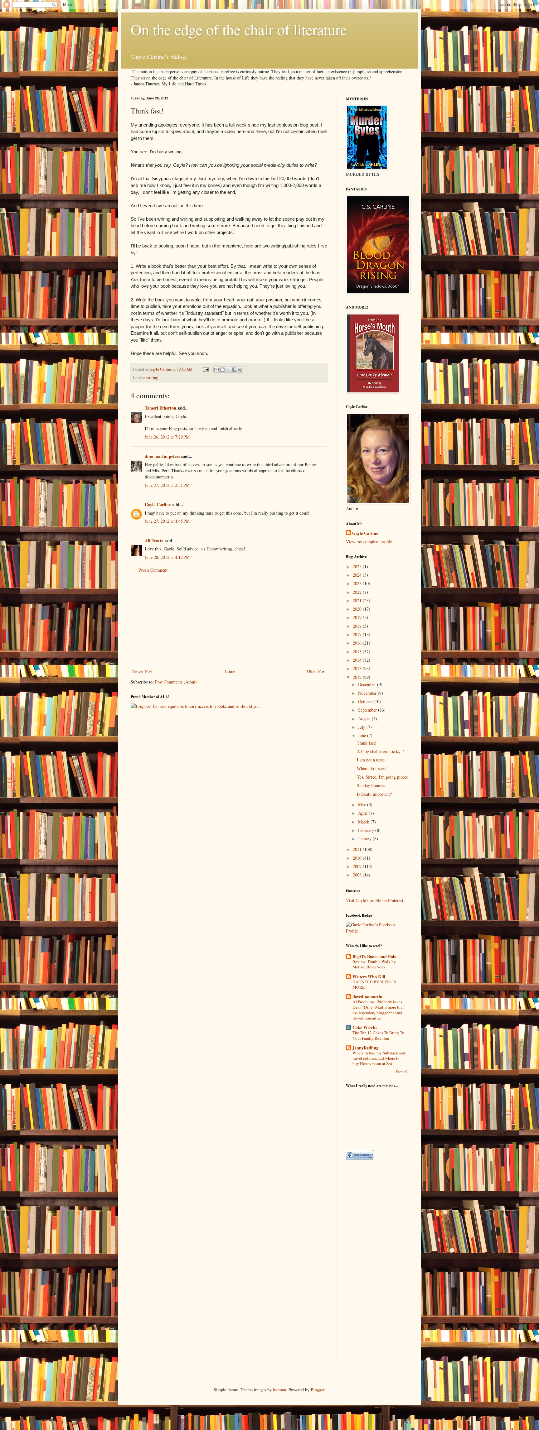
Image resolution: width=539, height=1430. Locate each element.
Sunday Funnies (371, 785)
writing (152, 377)
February (366, 830)
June (362, 735)
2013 (358, 668)
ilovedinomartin (367, 996)
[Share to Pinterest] (240, 370)
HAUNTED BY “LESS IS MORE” (374, 984)
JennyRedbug (365, 1047)
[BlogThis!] (222, 370)
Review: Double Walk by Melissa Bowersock (374, 964)
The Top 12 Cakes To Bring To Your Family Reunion (378, 1035)
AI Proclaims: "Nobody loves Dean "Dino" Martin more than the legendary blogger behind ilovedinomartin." (378, 1010)
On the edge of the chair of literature (239, 29)
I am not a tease (371, 760)
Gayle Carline (158, 504)
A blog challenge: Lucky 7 (380, 751)
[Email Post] (205, 369)
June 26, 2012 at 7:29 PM (167, 437)
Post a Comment (153, 570)
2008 (358, 875)
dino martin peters (162, 456)
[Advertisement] (229, 621)
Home (230, 671)
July (362, 727)
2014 (358, 660)
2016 (358, 643)
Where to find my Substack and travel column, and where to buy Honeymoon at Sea (378, 1058)
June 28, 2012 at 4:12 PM (167, 557)
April (363, 813)
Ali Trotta (154, 540)
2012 (358, 677)
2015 (358, 652)
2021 (358, 600)
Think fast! (366, 743)
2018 (358, 626)
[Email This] (216, 370)
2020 (358, 609)
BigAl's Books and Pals (374, 956)
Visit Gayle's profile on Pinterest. (375, 900)
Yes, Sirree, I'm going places (382, 777)
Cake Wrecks (364, 1027)
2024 (358, 575)
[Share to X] (228, 370)
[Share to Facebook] (234, 370)
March (364, 822)
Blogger (317, 1390)
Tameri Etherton (160, 408)
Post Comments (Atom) (176, 682)
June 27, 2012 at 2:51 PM (167, 485)
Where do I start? (372, 768)
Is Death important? (374, 794)
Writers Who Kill (368, 976)
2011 (358, 849)
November (368, 693)
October (365, 701)
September (368, 710)
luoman (279, 1390)
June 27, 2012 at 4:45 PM (167, 521)
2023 (358, 583)
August (365, 719)
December (367, 684)
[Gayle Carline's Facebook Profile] (377, 931)
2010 (358, 858)
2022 (358, 592)
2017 (358, 634)
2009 (358, 866)
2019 (358, 617)
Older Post (316, 671)
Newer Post (142, 671)
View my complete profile (369, 542)
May (362, 805)
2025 (358, 566)
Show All (402, 1071)
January (365, 839)
